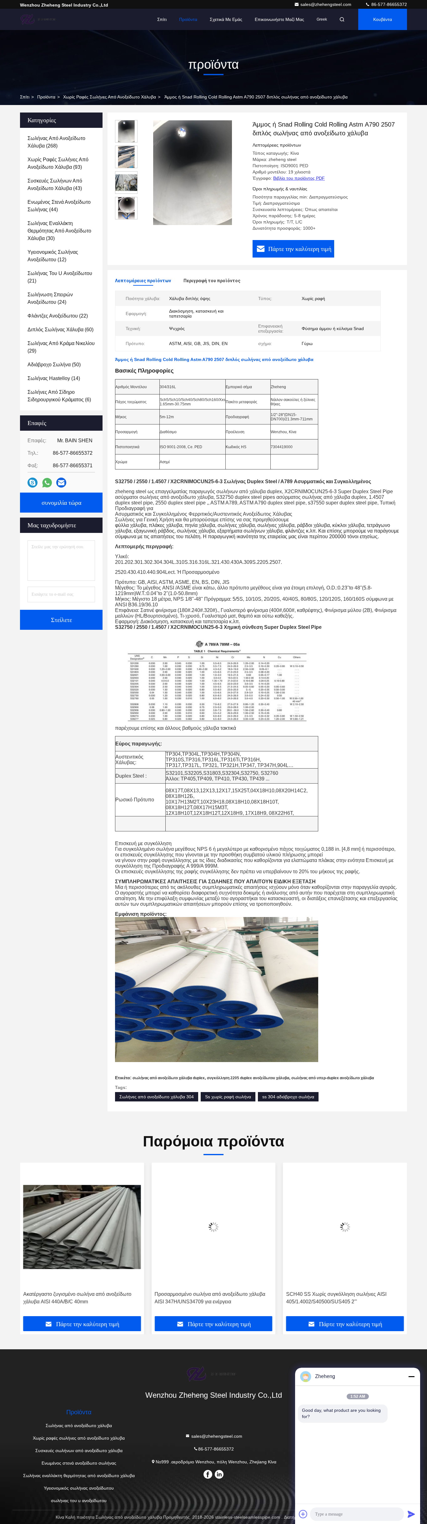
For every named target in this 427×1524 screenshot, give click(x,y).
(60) (60, 329)
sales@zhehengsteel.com (326, 4)
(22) (58, 315)
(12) (53, 255)
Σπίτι (162, 19)
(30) (59, 231)
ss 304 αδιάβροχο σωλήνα (288, 1096)
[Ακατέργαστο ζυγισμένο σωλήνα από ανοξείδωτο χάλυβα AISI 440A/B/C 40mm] (82, 1227)
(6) (59, 395)
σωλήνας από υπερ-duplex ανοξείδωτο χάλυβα (332, 1078)
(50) (54, 364)
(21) (60, 277)
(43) (55, 184)
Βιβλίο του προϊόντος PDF (299, 178)
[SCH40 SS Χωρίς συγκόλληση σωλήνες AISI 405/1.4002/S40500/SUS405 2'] (345, 1227)
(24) (50, 298)
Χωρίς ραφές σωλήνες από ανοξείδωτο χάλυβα (109, 96)
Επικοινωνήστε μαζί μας (279, 19)
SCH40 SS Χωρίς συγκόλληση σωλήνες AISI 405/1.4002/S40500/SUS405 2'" (336, 1297)
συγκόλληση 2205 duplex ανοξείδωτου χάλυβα (248, 1078)
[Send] (411, 1514)
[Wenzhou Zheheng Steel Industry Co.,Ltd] (39, 19)
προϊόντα (46, 96)
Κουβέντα (382, 19)
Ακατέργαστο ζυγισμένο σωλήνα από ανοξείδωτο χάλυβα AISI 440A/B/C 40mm (77, 1297)
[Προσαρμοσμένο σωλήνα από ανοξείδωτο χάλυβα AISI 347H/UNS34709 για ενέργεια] (214, 1227)
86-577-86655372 (388, 4)
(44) (59, 205)
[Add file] (303, 1514)
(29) (61, 347)
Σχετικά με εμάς (226, 19)
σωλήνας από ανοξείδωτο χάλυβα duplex (169, 1078)
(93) (58, 163)
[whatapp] (47, 482)
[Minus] (411, 1376)
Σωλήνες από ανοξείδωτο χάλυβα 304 (156, 1096)
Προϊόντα (188, 19)
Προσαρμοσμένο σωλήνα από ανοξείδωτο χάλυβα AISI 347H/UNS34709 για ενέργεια (210, 1297)
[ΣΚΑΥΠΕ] (32, 483)
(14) (54, 378)
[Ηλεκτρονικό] (61, 483)
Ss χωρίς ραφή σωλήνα (228, 1096)
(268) (56, 142)
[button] (126, 217)
